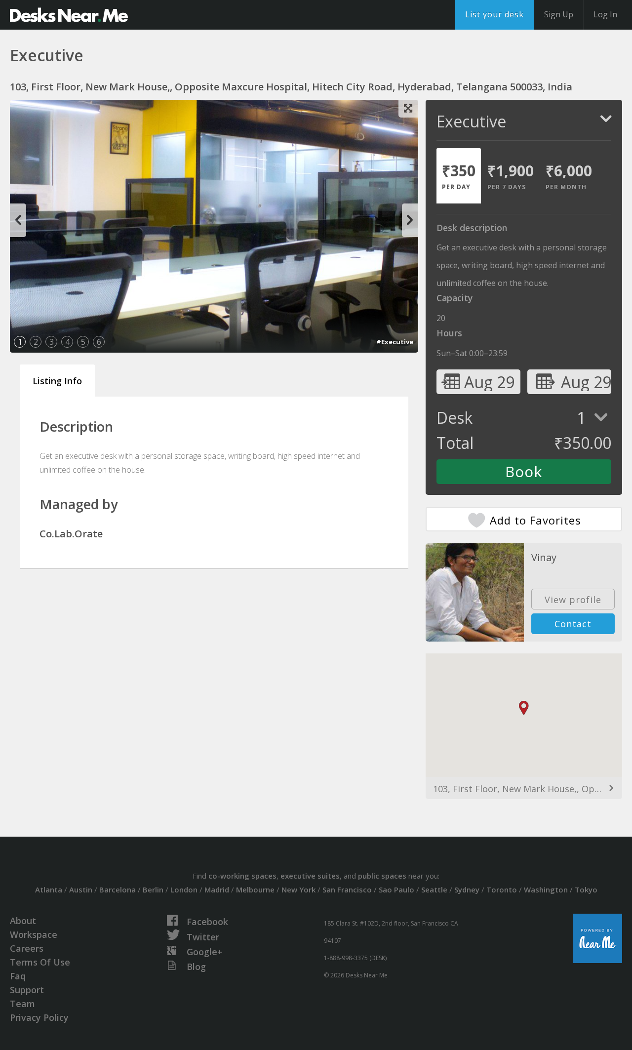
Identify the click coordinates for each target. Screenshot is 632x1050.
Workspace (33, 934)
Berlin (153, 889)
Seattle (434, 889)
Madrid (216, 889)
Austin (80, 889)
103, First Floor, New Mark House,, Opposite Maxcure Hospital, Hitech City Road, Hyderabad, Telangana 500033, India (524, 789)
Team (22, 1004)
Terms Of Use (40, 962)
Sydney (466, 889)
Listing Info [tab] (57, 381)
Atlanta (48, 889)
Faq (18, 976)
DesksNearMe (69, 14)
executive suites (310, 876)
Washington (546, 889)
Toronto (501, 889)
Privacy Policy (39, 1017)
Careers (26, 948)
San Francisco (347, 889)
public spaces (382, 876)
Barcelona (117, 889)
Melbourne (255, 889)
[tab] (458, 175)
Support (27, 990)
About (23, 921)
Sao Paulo (396, 889)
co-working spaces (242, 876)
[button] (524, 708)
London (184, 889)
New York (298, 889)
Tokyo (586, 889)
